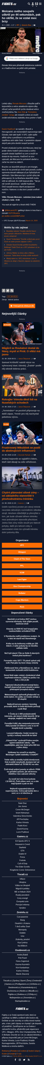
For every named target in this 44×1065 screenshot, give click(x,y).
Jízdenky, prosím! (22, 939)
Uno (22, 936)
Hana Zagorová (22, 961)
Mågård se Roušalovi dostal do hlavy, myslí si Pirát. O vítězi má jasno (21, 351)
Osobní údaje (33, 1051)
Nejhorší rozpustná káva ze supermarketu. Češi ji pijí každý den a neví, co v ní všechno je (22, 791)
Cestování (37, 981)
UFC (22, 545)
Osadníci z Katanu (22, 923)
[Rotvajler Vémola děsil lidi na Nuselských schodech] (22, 384)
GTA (22, 851)
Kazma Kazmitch (22, 964)
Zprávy (16, 981)
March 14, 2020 (32, 220)
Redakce (14, 1051)
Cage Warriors (22, 600)
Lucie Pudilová (22, 832)
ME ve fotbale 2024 (22, 892)
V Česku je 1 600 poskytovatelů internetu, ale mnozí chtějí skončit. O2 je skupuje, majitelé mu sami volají (22, 716)
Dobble (22, 933)
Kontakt (12, 1054)
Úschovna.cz (13, 991)
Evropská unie (23, 901)
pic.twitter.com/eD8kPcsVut (13, 216)
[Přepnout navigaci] (33, 4)
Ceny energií (22, 898)
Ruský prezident (22, 895)
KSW (22, 573)
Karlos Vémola (22, 822)
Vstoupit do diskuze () (23, 306)
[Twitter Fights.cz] (24, 1060)
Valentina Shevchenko (22, 816)
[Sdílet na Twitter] (8, 290)
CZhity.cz (32, 994)
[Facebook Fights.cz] (15, 1060)
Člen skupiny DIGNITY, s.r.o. (34, 1056)
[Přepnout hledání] (29, 4)
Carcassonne (22, 917)
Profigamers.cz (22, 984)
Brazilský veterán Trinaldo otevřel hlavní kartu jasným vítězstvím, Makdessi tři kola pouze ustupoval (20, 233)
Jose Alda (21, 112)
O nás (18, 1054)
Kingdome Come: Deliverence (22, 870)
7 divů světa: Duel (22, 926)
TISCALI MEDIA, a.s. (19, 1056)
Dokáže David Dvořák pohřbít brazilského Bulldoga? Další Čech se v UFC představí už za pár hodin (21, 247)
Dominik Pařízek (24, 455)
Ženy (29, 981)
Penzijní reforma (22, 905)
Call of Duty (22, 864)
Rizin (22, 607)
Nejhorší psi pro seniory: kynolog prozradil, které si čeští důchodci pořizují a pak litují (22, 706)
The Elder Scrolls (22, 867)
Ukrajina (22, 882)
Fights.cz (12, 994)
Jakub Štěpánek (24, 359)
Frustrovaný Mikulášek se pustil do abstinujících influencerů (21, 449)
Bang (22, 920)
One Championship (22, 586)
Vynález (22, 908)
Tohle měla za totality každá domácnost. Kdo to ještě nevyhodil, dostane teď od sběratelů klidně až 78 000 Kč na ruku (22, 762)
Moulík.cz (33, 991)
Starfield (22, 847)
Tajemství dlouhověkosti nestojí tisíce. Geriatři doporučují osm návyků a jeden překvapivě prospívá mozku (22, 687)
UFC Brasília (12, 296)
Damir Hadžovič (8, 129)
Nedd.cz (23, 991)
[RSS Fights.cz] (29, 1060)
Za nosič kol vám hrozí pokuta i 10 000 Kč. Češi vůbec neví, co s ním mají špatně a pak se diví (22, 781)
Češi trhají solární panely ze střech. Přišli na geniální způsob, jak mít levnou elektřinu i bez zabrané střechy (22, 771)
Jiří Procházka (22, 819)
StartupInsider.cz (22, 1001)
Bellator (22, 593)
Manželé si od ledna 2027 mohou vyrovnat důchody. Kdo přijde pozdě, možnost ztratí (22, 621)
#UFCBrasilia (14, 213)
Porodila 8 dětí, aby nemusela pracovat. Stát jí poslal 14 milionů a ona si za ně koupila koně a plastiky (22, 725)
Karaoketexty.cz (28, 987)
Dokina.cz (22, 994)
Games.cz (9, 984)
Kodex (5, 1054)
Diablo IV (22, 854)
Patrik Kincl (22, 826)
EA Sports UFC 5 (22, 841)
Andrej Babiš (22, 955)
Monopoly (22, 930)
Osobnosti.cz (14, 987)
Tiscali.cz (7, 981)
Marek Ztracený (22, 974)
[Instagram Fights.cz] (20, 1060)
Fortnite (22, 860)
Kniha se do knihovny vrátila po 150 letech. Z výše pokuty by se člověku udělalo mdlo (22, 646)
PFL (22, 566)
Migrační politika (22, 889)
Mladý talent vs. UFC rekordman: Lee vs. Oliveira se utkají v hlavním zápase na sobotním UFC (22, 261)
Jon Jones (22, 806)
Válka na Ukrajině (22, 885)
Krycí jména (22, 943)
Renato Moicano (19, 104)
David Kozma (22, 829)
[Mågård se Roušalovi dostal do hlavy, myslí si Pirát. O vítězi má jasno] (22, 333)
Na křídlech (22, 946)
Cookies (23, 1051)
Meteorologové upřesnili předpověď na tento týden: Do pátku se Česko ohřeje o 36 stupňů (22, 697)
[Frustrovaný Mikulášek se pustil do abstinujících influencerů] (22, 433)
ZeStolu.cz (35, 984)
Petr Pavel (22, 958)
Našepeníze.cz (16, 998)
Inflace (22, 879)
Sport (23, 981)
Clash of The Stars (22, 559)
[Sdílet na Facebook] (3, 290)
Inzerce (21, 503)
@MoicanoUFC (11, 210)
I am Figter (22, 579)
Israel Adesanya (22, 813)
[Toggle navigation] (40, 4)
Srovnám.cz (29, 998)
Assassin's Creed (22, 844)
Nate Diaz (22, 803)
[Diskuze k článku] (34, 25)
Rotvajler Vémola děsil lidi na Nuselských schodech (19, 401)
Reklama (5, 1051)
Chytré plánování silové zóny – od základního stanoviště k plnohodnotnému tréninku (20, 495)
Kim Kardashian (22, 968)
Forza (22, 857)
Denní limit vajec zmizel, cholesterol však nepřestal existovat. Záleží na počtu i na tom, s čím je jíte (22, 677)
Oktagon (22, 552)
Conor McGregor (22, 810)
